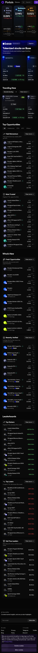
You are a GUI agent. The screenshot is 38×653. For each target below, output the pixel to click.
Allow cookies (19, 650)
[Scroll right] (34, 68)
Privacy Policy (8, 641)
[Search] (26, 2)
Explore (31, 43)
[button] (7, 16)
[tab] (8, 91)
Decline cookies (19, 646)
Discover (18, 2)
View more (23, 92)
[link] (17, 66)
